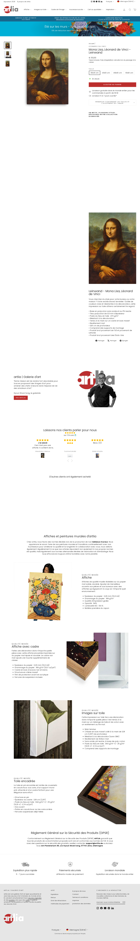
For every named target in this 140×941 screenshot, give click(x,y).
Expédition (54, 894)
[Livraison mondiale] (114, 864)
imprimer (75, 900)
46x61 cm (117, 73)
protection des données (81, 904)
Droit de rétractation (58, 901)
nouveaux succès (76, 9)
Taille (91, 69)
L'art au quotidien (95, 9)
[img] (70, 433)
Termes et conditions (80, 897)
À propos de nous (79, 891)
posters (12, 900)
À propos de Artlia (23, 2)
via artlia (21, 398)
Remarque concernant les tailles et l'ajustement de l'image (112, 102)
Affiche (27, 9)
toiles (28, 900)
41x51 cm (106, 73)
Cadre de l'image (58, 9)
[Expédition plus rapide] (25, 864)
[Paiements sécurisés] (70, 864)
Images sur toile (40, 9)
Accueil (91, 44)
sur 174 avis (69, 435)
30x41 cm (95, 73)
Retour (53, 897)
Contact (75, 894)
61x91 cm (129, 73)
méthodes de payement (60, 904)
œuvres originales (35, 898)
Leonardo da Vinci (97, 46)
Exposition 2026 (9, 2)
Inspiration (110, 9)
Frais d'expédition (106, 60)
